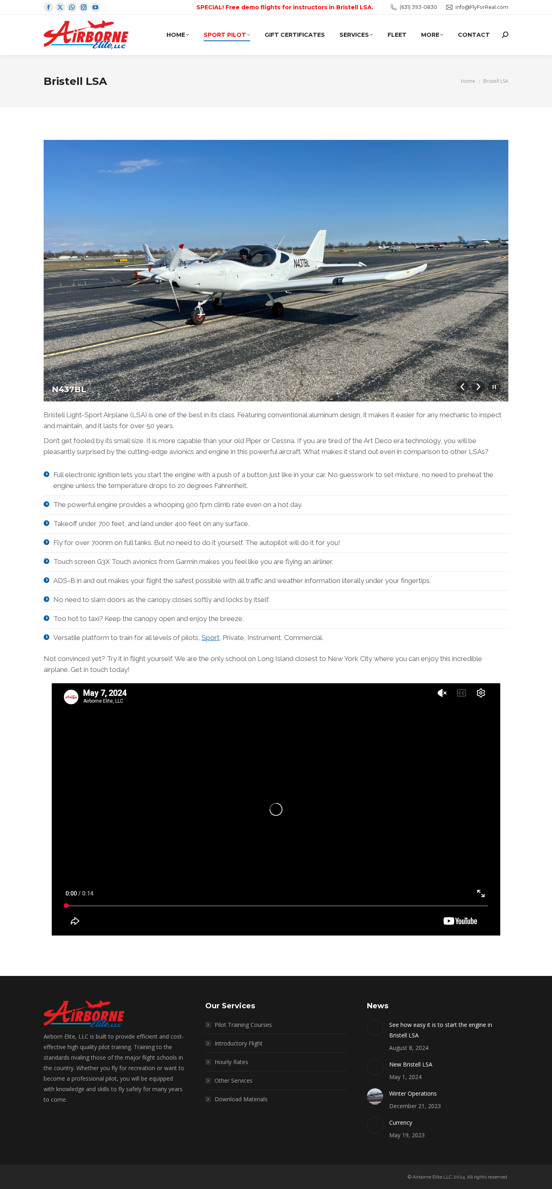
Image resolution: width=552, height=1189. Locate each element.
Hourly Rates (231, 1062)
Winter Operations (413, 1093)
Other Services (234, 1080)
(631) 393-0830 (418, 7)
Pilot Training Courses (243, 1024)
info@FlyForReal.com (481, 7)
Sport (210, 638)
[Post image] (375, 1028)
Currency (400, 1122)
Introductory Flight (239, 1043)
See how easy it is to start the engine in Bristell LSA (440, 1030)
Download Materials (241, 1099)
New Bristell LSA (410, 1064)
